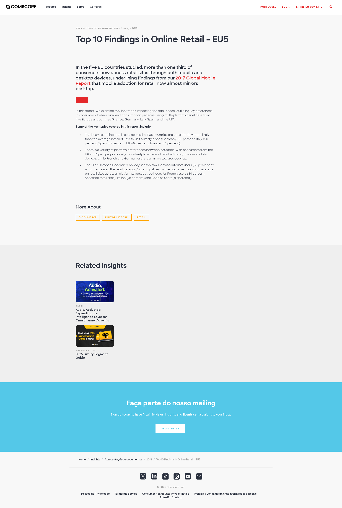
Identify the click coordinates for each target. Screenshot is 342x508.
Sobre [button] (80, 6)
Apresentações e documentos (123, 459)
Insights (95, 459)
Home (82, 459)
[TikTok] (165, 477)
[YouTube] (188, 477)
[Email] (199, 477)
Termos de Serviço (126, 493)
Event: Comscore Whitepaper (97, 28)
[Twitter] (143, 477)
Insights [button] (66, 6)
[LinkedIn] (154, 477)
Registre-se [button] (170, 428)
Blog (79, 306)
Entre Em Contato (171, 497)
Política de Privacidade (95, 493)
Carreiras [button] (96, 6)
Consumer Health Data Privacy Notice (165, 493)
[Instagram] (176, 477)
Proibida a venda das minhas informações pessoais (225, 493)
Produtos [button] (50, 6)
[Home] (21, 9)
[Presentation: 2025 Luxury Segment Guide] (95, 336)
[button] (268, 8)
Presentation (86, 350)
